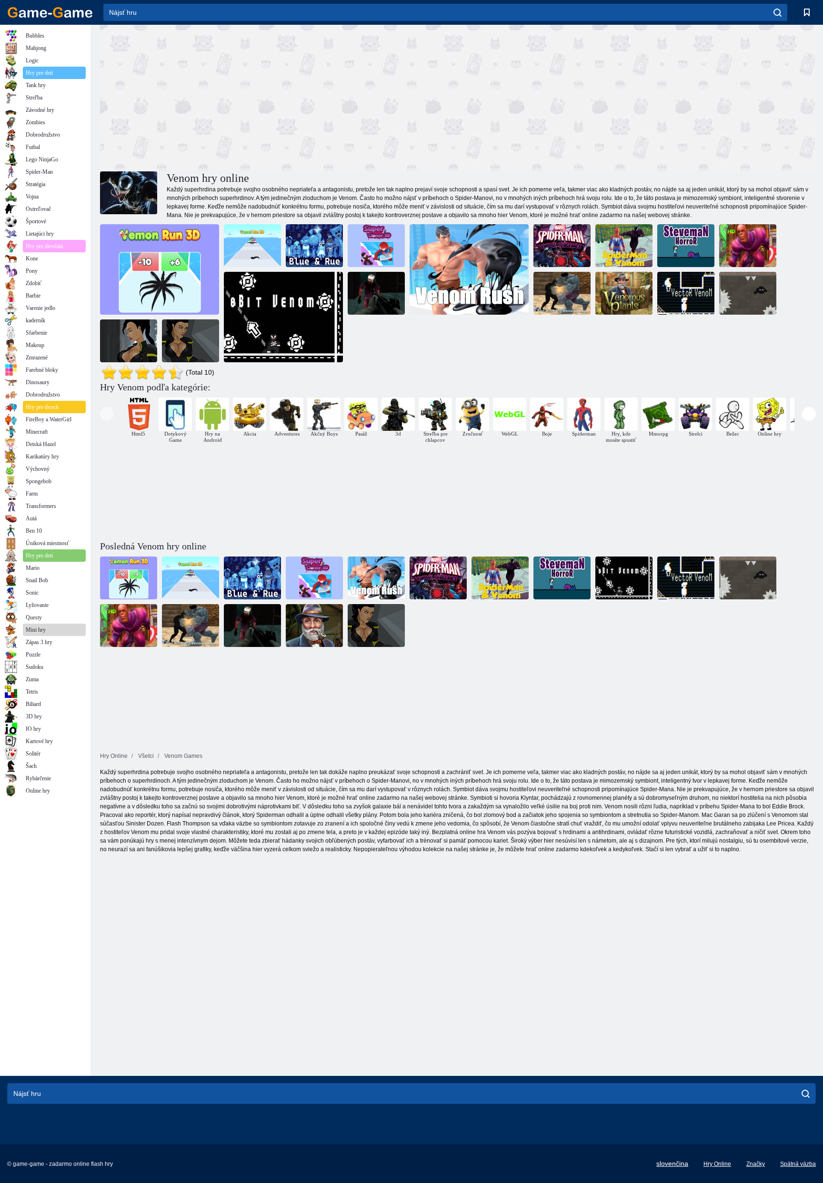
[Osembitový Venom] (283, 317)
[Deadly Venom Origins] (190, 340)
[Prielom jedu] (469, 269)
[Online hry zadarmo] (50, 12)
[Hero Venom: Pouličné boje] (747, 245)
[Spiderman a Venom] (623, 245)
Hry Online (717, 1164)
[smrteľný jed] (128, 340)
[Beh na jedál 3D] (252, 245)
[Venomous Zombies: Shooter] (376, 293)
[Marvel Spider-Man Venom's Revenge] (562, 245)
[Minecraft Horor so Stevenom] (685, 245)
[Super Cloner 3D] (376, 245)
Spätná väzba (798, 1164)
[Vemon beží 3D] (159, 269)
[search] (777, 12)
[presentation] (107, 414)
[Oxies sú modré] (314, 245)
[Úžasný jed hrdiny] (562, 293)
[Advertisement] (279, 96)
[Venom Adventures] (747, 293)
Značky (755, 1164)
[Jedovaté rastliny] (623, 293)
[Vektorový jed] (685, 293)
